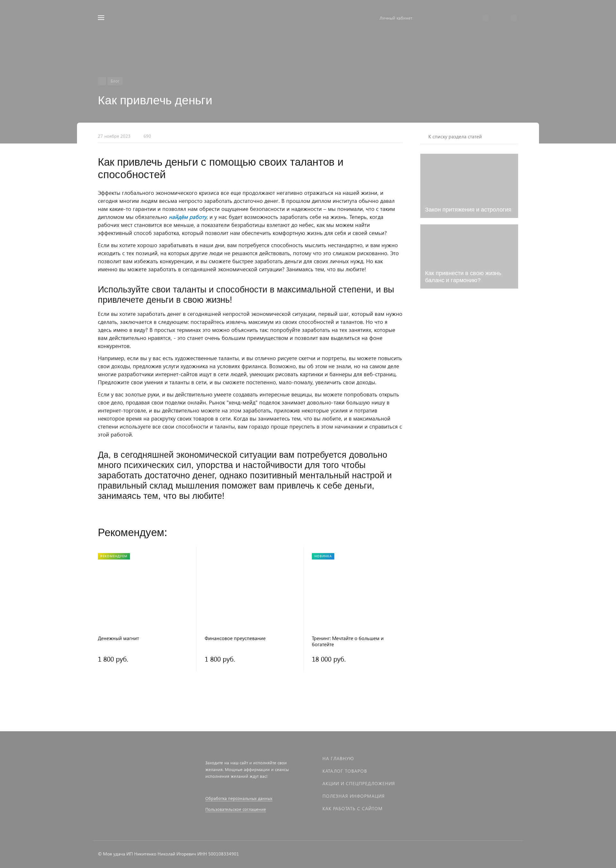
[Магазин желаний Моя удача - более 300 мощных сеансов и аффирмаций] (102, 81)
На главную (338, 758)
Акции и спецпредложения (358, 783)
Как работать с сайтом (352, 808)
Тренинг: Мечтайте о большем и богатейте (348, 641)
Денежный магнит (118, 638)
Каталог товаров (344, 771)
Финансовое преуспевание (235, 638)
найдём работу (188, 217)
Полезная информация (353, 796)
